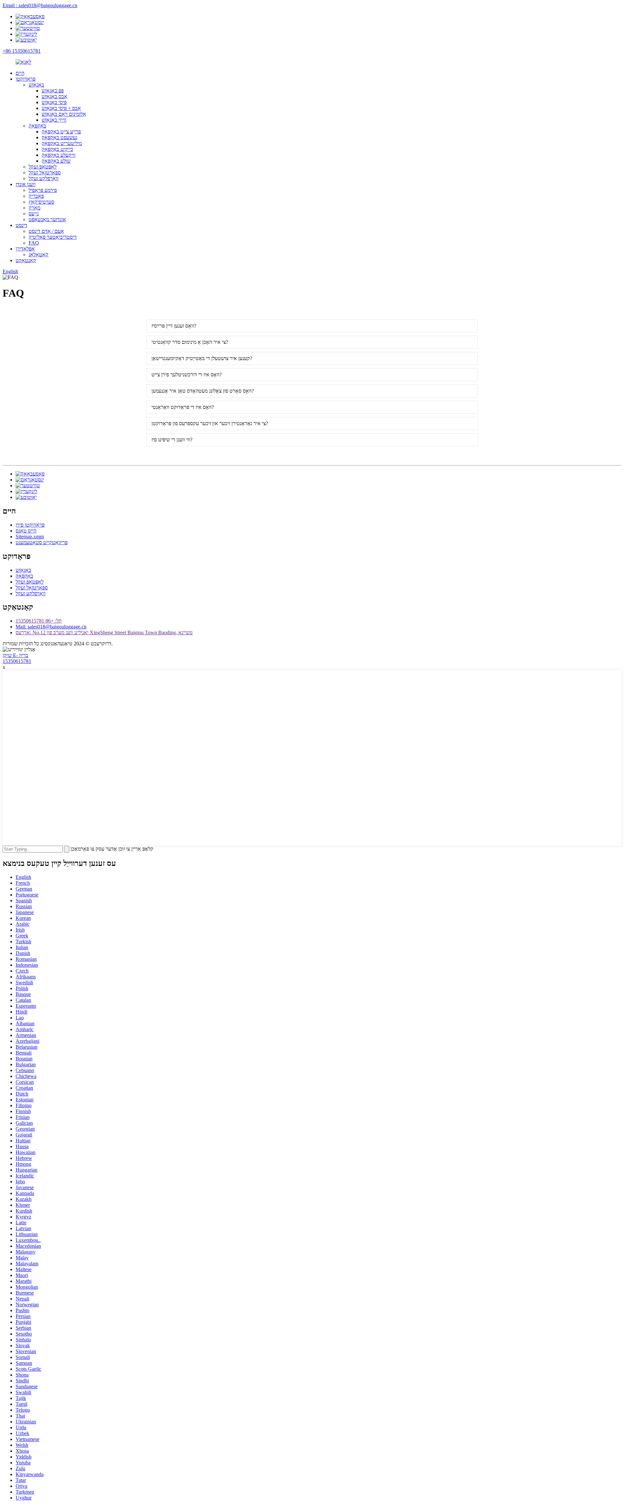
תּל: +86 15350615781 (39, 621)
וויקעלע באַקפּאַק (58, 155)
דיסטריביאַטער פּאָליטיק (53, 237)
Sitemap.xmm (30, 536)
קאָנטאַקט (26, 260)
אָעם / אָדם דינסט (46, 231)
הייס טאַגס (26, 530)
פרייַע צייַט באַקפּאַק (61, 131)
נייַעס (34, 213)
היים (20, 73)
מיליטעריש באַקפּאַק (62, 143)
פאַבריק (36, 196)
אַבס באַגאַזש (54, 96)
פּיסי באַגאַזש (54, 102)
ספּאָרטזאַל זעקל (45, 172)
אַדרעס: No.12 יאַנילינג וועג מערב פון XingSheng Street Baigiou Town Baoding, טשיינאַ (104, 632)
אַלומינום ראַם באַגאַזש (64, 114)
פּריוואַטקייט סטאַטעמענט (42, 542)
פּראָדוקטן (25, 79)
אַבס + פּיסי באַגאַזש (61, 108)
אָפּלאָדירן (25, 248)
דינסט (21, 225)
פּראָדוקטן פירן (30, 525)
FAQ (34, 243)
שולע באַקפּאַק (56, 161)
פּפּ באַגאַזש (53, 90)
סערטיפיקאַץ (41, 202)
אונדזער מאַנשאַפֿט (47, 219)
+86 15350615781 (22, 51)
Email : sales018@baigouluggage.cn (40, 5)
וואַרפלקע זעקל (43, 178)
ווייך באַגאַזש (54, 120)
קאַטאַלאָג (38, 254)
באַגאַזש (36, 84)
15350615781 (17, 661)
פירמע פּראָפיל (43, 190)
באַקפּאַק (37, 125)
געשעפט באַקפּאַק (59, 137)
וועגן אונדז (25, 184)
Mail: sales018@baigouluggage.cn (51, 626)
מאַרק (34, 207)
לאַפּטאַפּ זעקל (43, 166)
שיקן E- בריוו (15, 655)
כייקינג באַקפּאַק (57, 149)
